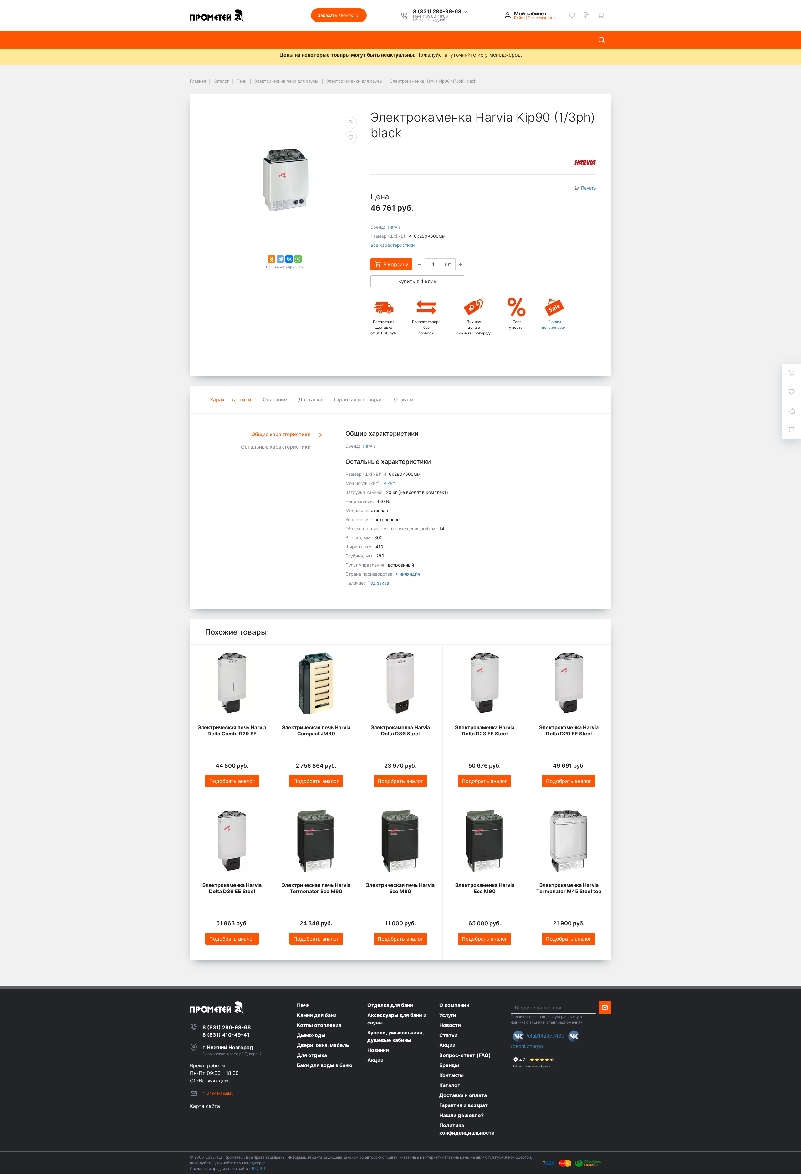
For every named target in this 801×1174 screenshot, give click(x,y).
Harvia (394, 227)
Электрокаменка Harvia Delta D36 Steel (400, 730)
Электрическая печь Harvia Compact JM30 (316, 730)
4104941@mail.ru (217, 1093)
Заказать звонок (336, 15)
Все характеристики (392, 245)
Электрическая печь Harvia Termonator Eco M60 (316, 888)
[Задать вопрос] (791, 429)
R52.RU (258, 1168)
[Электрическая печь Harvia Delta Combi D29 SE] (231, 683)
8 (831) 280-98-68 (438, 11)
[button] (440, 11)
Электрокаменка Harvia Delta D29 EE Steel (569, 730)
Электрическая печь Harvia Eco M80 (400, 888)
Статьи (352, 40)
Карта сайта (205, 1106)
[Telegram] (280, 259)
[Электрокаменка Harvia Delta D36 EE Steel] (231, 841)
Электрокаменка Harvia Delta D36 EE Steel (232, 888)
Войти (519, 17)
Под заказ (378, 583)
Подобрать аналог (232, 781)
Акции (379, 40)
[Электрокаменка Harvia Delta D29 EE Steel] (568, 683)
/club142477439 (545, 1036)
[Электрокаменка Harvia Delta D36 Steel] (400, 683)
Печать (588, 188)
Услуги (292, 40)
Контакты (410, 40)
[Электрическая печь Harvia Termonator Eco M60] (316, 841)
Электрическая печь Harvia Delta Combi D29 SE (231, 730)
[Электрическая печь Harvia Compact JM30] (316, 683)
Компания (260, 40)
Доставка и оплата (457, 40)
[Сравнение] (586, 15)
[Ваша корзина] (601, 15)
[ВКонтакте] (289, 259)
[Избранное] (572, 15)
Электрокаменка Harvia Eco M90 (484, 888)
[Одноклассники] (271, 259)
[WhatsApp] (298, 259)
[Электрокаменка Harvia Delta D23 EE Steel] (484, 683)
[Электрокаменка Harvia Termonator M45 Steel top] (568, 841)
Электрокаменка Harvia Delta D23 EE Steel (484, 730)
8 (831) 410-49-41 (225, 1035)
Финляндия (408, 574)
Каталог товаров (216, 40)
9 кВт (389, 483)
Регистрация (540, 17)
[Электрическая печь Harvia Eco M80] (400, 841)
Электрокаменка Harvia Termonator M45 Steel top (568, 888)
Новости (322, 40)
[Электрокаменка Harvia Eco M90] (484, 841)
